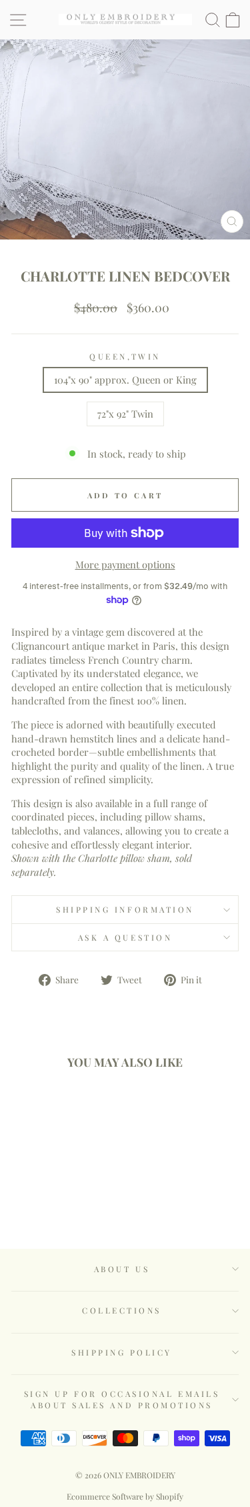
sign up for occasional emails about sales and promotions (121, 1399)
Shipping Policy (121, 1352)
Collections (121, 1310)
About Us (121, 1269)
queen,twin (124, 356)
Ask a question (125, 937)
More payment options (125, 564)
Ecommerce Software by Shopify (125, 1496)
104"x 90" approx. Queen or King (125, 379)
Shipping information (125, 909)
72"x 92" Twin (125, 413)
